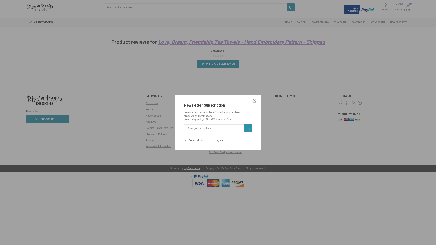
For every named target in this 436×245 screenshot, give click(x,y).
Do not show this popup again (206, 140)
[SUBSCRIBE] (248, 128)
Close (254, 100)
